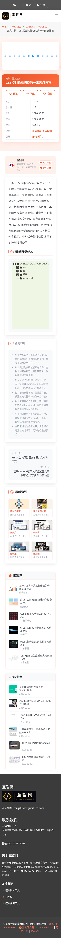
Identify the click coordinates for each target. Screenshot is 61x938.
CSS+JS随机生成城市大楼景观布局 (36, 657)
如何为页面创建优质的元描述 (36, 758)
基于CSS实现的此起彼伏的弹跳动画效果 (34, 587)
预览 (15, 93)
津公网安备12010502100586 (37, 927)
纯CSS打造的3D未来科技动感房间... (35, 643)
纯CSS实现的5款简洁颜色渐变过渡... (36, 601)
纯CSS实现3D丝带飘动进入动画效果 (35, 629)
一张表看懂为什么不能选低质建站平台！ (34, 730)
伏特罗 (36, 532)
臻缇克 (13, 532)
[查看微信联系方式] (14, 5)
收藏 (49, 93)
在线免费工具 (12, 903)
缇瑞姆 (36, 554)
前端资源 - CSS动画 (42, 130)
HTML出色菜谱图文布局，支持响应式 (29, 459)
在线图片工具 (12, 890)
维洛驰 (13, 554)
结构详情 (37, 136)
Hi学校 (8, 897)
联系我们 (35, 931)
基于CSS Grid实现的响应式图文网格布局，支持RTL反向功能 (31, 473)
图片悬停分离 (39, 511)
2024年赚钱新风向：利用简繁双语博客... (35, 702)
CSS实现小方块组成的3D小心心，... (35, 615)
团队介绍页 (15, 511)
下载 (32, 93)
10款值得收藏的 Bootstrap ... (36, 744)
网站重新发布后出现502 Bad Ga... (36, 716)
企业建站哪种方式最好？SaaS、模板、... (32, 688)
